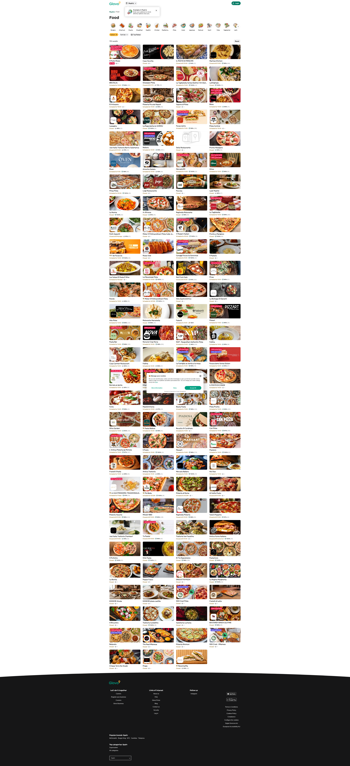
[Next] (238, 26)
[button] (113, 26)
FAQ (156, 697)
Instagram (194, 693)
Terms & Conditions (231, 707)
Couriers (118, 700)
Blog (156, 703)
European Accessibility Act (231, 726)
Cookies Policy (231, 713)
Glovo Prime (156, 700)
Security (156, 710)
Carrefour (134, 738)
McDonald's (113, 738)
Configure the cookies (231, 720)
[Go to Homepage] (114, 3)
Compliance (231, 717)
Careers (118, 693)
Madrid (111, 12)
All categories (113, 750)
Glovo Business (118, 703)
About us (156, 693)
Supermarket (113, 747)
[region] (175, 26)
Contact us (156, 707)
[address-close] (156, 10)
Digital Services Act (231, 723)
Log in (156, 713)
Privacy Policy (231, 710)
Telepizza (141, 738)
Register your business (118, 697)
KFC (128, 738)
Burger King (122, 738)
